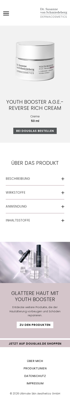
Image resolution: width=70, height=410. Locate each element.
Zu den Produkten (35, 325)
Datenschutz (35, 376)
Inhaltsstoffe (18, 220)
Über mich (35, 361)
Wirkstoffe (15, 192)
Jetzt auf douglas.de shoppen (35, 344)
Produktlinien (35, 368)
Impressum (35, 383)
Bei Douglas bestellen (35, 131)
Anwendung (16, 206)
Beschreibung (18, 178)
